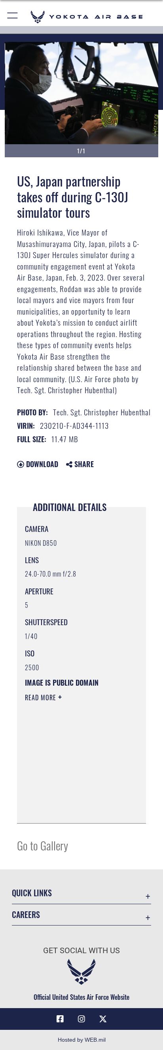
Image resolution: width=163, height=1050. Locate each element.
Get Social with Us (81, 950)
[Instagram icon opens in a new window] (81, 1019)
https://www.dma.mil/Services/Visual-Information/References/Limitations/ (73, 808)
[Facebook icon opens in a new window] (60, 1019)
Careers (26, 914)
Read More (41, 697)
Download (41, 464)
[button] (13, 17)
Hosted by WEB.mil (82, 1040)
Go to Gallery (42, 845)
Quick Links (32, 893)
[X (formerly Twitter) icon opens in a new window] (103, 1019)
